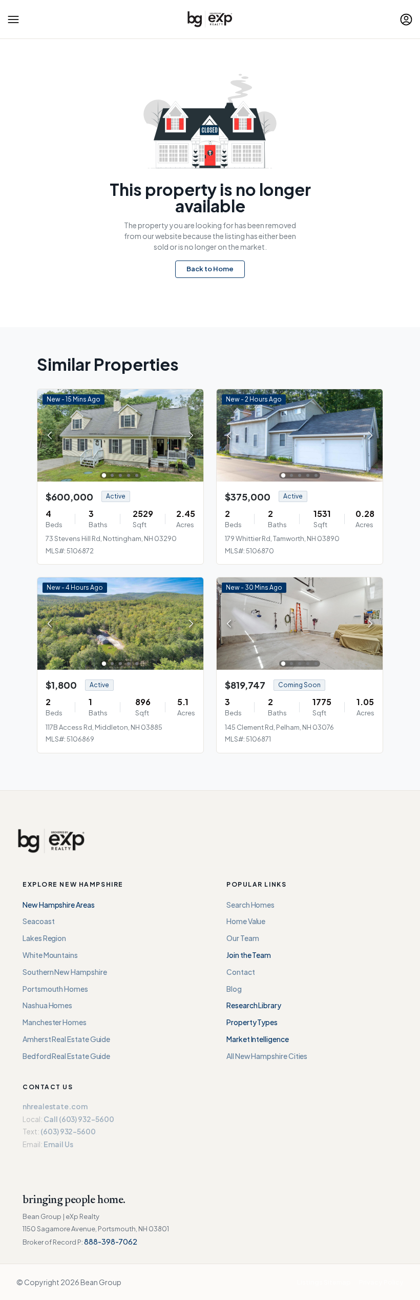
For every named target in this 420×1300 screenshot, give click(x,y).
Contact (240, 971)
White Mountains (50, 954)
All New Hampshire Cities (266, 1056)
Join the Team (248, 954)
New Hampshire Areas (59, 904)
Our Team (242, 938)
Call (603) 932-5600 (79, 1119)
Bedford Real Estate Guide (66, 1056)
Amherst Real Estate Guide (66, 1039)
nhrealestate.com (55, 1106)
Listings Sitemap (324, 1282)
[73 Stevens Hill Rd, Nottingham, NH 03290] (120, 434)
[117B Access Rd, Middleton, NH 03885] (120, 622)
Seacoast (38, 921)
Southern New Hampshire (65, 971)
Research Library (253, 1005)
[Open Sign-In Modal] (406, 19)
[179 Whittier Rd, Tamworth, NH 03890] (300, 434)
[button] (13, 19)
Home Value (245, 921)
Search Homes (250, 904)
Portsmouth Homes (55, 988)
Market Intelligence (257, 1039)
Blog (234, 988)
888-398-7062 (110, 1241)
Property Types (252, 1022)
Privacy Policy (381, 1282)
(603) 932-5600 (68, 1131)
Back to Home (210, 269)
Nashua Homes (47, 1005)
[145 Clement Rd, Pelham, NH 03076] (300, 622)
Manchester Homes (55, 1022)
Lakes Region (44, 938)
